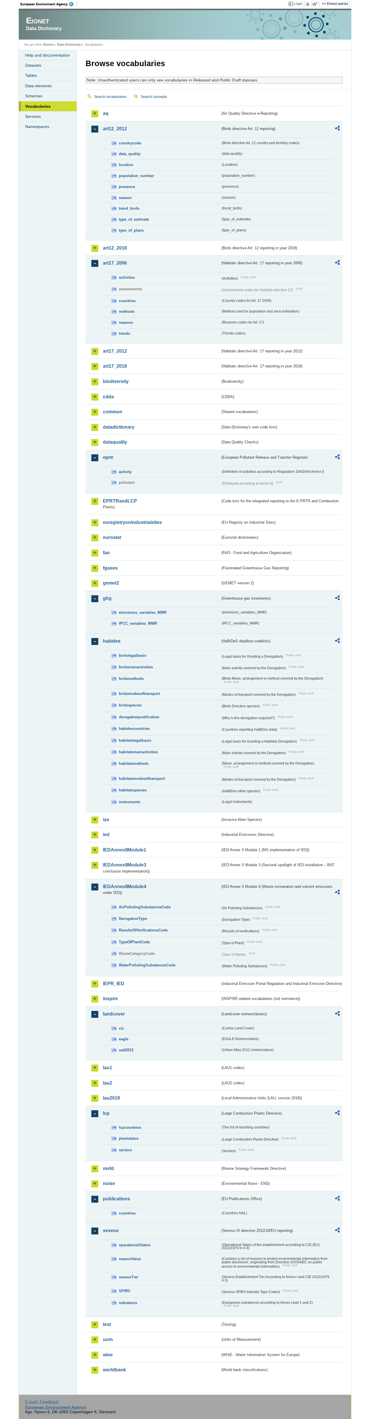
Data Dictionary (69, 44)
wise (108, 1354)
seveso (111, 1230)
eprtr (108, 457)
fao (106, 552)
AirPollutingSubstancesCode (145, 907)
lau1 (107, 1067)
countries (127, 301)
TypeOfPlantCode (134, 942)
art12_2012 (115, 128)
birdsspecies (130, 705)
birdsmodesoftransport (139, 693)
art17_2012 (115, 351)
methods (126, 311)
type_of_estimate (134, 219)
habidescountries (134, 728)
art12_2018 (115, 248)
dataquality (115, 442)
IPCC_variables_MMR (138, 623)
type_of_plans (131, 230)
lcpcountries (130, 1127)
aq (105, 113)
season (125, 198)
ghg (107, 598)
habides (112, 641)
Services (33, 116)
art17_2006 (115, 263)
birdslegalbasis (132, 655)
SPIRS (124, 1291)
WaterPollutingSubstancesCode (147, 965)
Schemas (33, 96)
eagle (123, 1039)
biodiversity (116, 381)
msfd (108, 1168)
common (112, 411)
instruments (129, 802)
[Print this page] (308, 4)
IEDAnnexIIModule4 (124, 886)
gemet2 (111, 583)
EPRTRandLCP (120, 501)
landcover (114, 1013)
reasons (126, 322)
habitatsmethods (134, 763)
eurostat (112, 537)
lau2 (107, 1082)
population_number (136, 176)
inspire (110, 998)
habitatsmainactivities (138, 752)
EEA (49, 4)
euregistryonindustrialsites (132, 522)
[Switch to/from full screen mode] (316, 4)
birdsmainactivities (136, 667)
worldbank (114, 1369)
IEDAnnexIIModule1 (124, 849)
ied (106, 834)
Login (298, 3)
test (107, 1324)
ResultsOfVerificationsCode (143, 930)
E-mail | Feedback (41, 1401)
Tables (31, 75)
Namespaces (37, 126)
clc (121, 1028)
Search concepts (154, 96)
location (126, 165)
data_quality (129, 154)
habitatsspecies (133, 790)
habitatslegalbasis (135, 740)
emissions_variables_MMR (142, 612)
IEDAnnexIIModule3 (124, 864)
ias (106, 819)
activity (125, 472)
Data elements (38, 85)
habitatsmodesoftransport (142, 778)
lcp (106, 1113)
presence (127, 187)
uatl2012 (126, 1050)
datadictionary (118, 427)
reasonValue (130, 1259)
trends (124, 333)
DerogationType (133, 918)
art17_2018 (115, 366)
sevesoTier (128, 1277)
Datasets (33, 65)
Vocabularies (38, 106)
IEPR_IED (113, 983)
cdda (108, 396)
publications (116, 1198)
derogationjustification (139, 717)
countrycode (130, 143)
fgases (110, 568)
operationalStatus (134, 1245)
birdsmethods (131, 678)
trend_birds (129, 208)
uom (108, 1339)
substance (128, 1303)
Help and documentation (47, 55)
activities (127, 277)
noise (109, 1183)
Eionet (48, 44)
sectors (125, 1150)
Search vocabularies (110, 96)
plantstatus (128, 1138)
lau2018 (111, 1098)
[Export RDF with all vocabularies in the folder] (337, 129)
